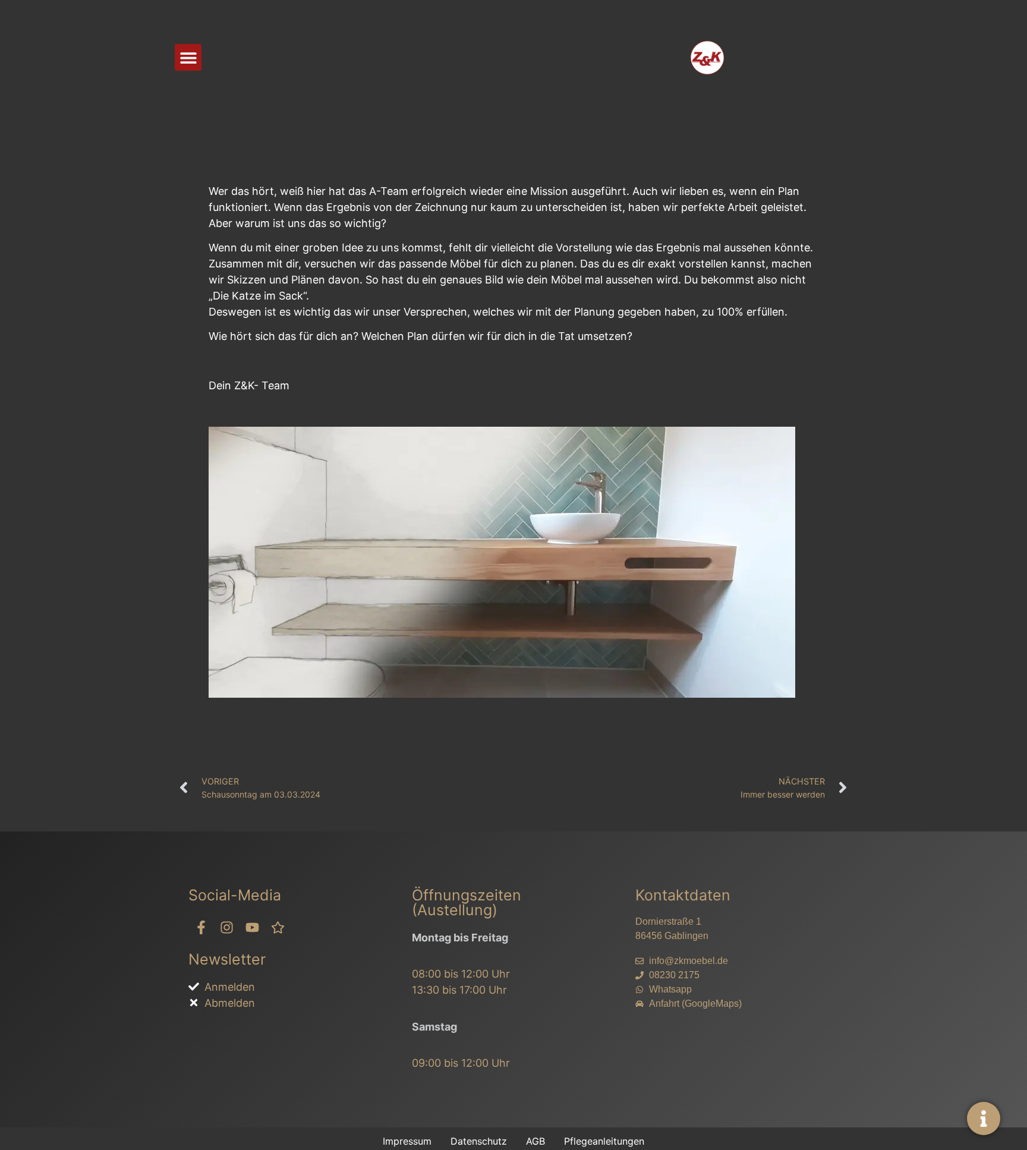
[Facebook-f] (201, 927)
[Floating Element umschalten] (983, 1118)
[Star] (278, 927)
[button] (188, 57)
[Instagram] (227, 927)
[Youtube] (252, 927)
